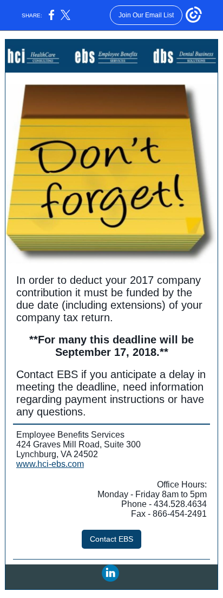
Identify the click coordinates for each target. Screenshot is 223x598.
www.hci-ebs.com (50, 464)
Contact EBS (111, 539)
